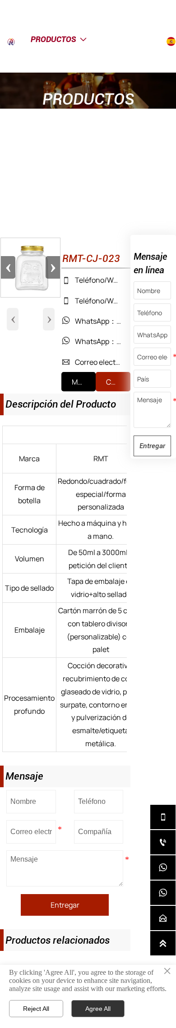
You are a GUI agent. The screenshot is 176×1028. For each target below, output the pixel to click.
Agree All (98, 1008)
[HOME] (16, 42)
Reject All (36, 1008)
